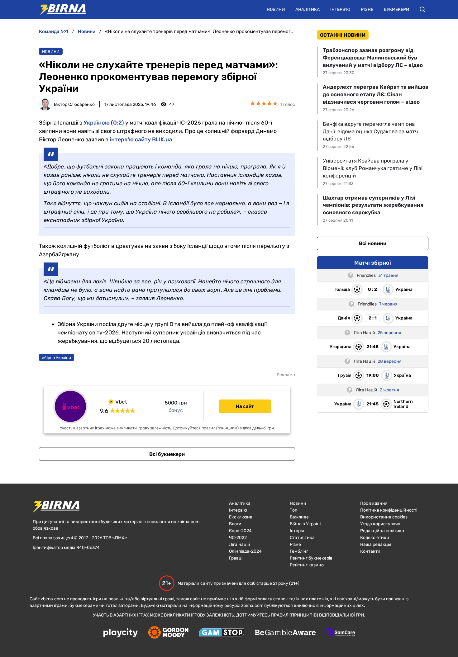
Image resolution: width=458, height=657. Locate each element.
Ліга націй (239, 544)
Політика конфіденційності (388, 510)
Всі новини (372, 243)
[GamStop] (221, 633)
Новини (276, 9)
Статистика (302, 537)
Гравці (235, 558)
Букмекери (396, 9)
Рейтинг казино (307, 565)
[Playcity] (120, 633)
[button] (422, 9)
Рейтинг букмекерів (311, 558)
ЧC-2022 (238, 537)
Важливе (299, 517)
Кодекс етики (374, 537)
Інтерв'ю (340, 9)
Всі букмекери (167, 454)
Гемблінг (299, 551)
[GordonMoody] (168, 633)
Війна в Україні (305, 524)
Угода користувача (380, 524)
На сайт (245, 406)
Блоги (235, 524)
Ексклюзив (240, 517)
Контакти (370, 551)
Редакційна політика (382, 530)
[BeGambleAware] (285, 633)
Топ (293, 510)
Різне (367, 9)
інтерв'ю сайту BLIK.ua (141, 139)
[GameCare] (341, 633)
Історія (297, 530)
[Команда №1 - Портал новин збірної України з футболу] (59, 9)
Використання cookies (384, 517)
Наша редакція (375, 544)
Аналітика (307, 9)
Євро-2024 (240, 530)
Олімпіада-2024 (245, 551)
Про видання (374, 503)
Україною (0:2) (103, 122)
